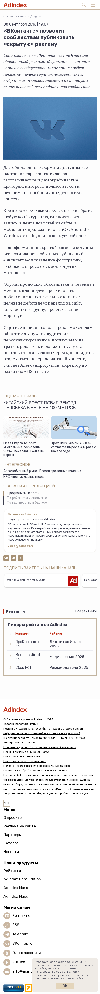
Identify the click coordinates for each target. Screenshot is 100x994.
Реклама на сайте (19, 826)
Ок (65, 986)
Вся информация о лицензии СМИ (26, 751)
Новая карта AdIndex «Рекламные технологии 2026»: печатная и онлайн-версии (23, 449)
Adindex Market (17, 888)
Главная (8, 16)
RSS (15, 925)
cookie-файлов (66, 971)
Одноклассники (26, 952)
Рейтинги (12, 871)
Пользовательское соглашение (24, 761)
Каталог (10, 843)
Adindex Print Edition (22, 879)
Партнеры (12, 835)
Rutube (18, 962)
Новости (23, 16)
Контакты (21, 915)
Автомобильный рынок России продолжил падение (42, 471)
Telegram (20, 934)
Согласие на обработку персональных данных (35, 770)
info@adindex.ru (27, 971)
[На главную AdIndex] (50, 709)
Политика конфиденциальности (25, 756)
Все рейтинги (86, 611)
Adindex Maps (15, 896)
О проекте (12, 817)
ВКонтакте (22, 943)
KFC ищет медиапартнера (23, 477)
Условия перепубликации (20, 724)
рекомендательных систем (53, 978)
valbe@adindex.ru (21, 546)
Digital (37, 16)
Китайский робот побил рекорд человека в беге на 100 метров (39, 405)
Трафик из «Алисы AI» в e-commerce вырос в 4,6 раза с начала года (73, 447)
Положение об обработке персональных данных (36, 765)
